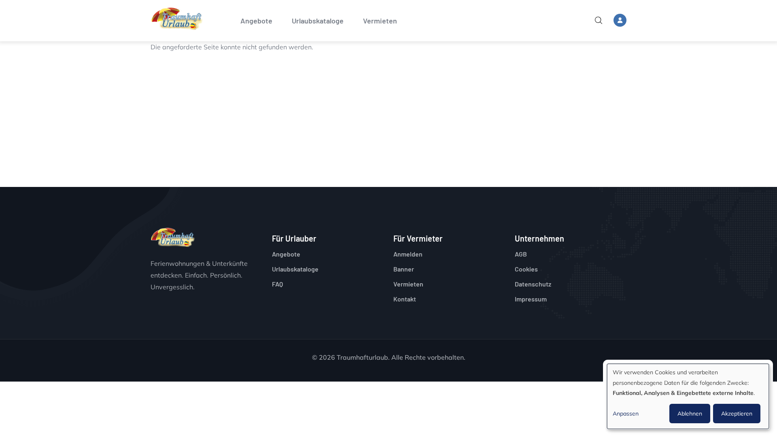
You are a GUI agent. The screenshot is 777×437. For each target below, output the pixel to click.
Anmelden (407, 254)
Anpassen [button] (626, 413)
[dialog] (688, 396)
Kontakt (404, 299)
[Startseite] (177, 19)
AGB (521, 254)
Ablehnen (689, 413)
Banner (403, 269)
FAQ (277, 284)
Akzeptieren (736, 413)
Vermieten (380, 20)
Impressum (531, 299)
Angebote (256, 20)
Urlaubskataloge (318, 20)
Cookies (526, 269)
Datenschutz (533, 284)
